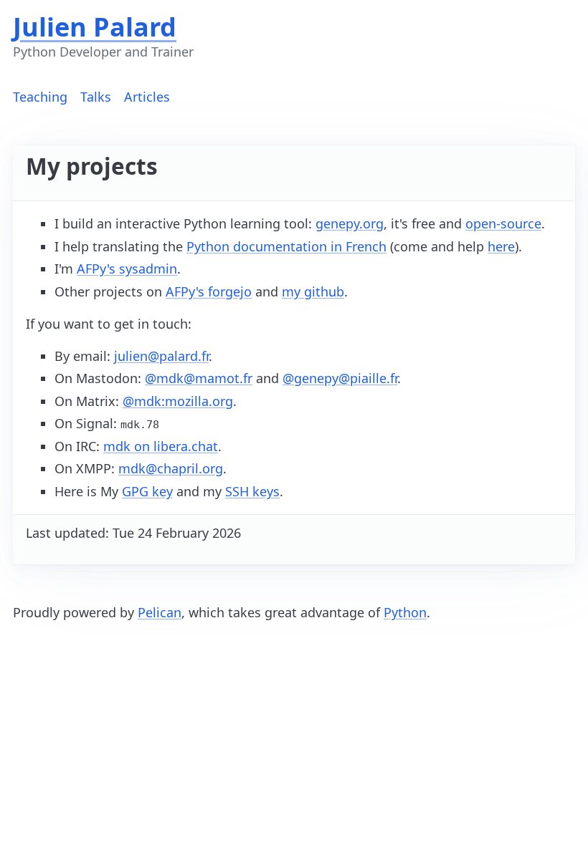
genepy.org (350, 223)
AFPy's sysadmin (127, 268)
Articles (147, 96)
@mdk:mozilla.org (178, 401)
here (501, 246)
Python (405, 612)
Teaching (40, 96)
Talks (95, 96)
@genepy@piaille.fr (340, 378)
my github (313, 291)
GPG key (147, 491)
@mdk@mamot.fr (198, 378)
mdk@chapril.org (170, 468)
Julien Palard (94, 26)
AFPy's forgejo (209, 291)
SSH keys (252, 491)
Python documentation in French (286, 246)
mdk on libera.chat (160, 446)
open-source (503, 223)
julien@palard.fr (161, 355)
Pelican (159, 612)
